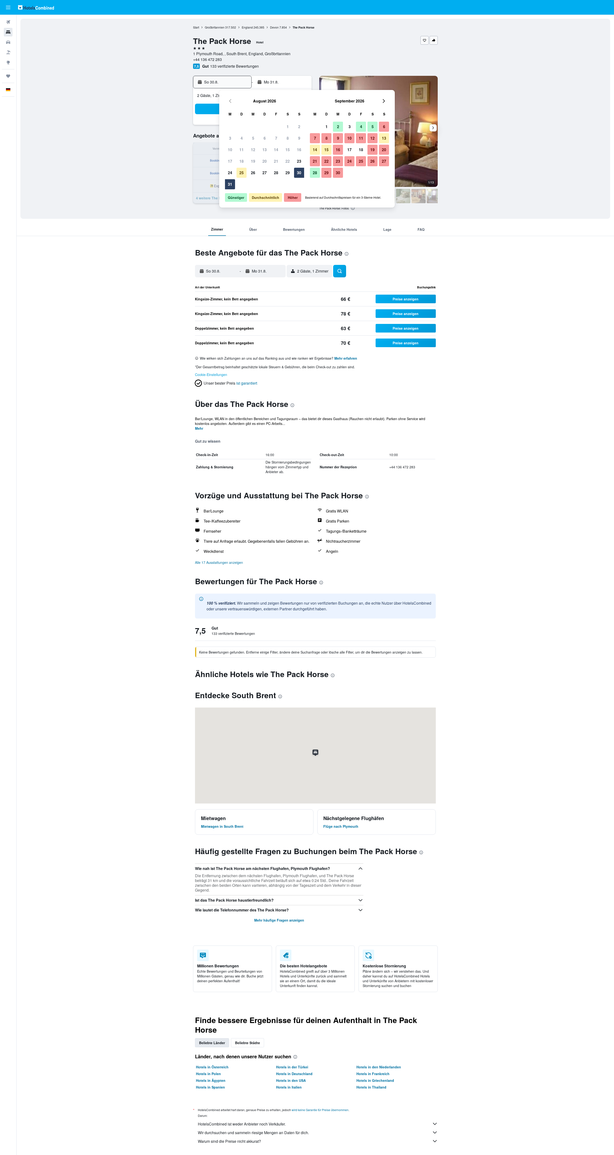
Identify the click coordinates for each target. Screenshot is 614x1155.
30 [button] (299, 172)
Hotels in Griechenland (375, 1080)
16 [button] (299, 149)
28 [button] (276, 172)
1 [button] (288, 126)
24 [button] (230, 172)
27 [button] (264, 172)
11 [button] (241, 149)
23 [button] (299, 161)
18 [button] (241, 161)
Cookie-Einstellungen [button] (211, 374)
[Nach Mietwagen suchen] (8, 42)
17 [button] (230, 161)
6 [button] (265, 138)
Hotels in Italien (289, 1087)
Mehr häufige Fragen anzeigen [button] (279, 920)
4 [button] (242, 138)
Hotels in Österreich (212, 1067)
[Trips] (8, 76)
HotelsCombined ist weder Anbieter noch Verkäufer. (242, 1124)
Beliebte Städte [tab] (247, 1042)
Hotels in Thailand (371, 1087)
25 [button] (241, 172)
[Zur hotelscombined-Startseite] (36, 7)
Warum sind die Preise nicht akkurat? (229, 1141)
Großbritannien (214, 27)
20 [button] (264, 161)
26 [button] (253, 172)
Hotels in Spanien (210, 1087)
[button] (8, 7)
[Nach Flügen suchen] (8, 22)
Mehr (199, 428)
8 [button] (288, 138)
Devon (274, 27)
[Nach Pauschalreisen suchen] (8, 52)
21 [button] (276, 161)
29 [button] (287, 172)
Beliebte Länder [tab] (212, 1042)
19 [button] (253, 161)
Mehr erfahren (345, 358)
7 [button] (276, 138)
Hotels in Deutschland (294, 1073)
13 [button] (264, 149)
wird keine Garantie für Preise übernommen (320, 1110)
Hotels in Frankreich (373, 1073)
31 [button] (230, 184)
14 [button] (276, 149)
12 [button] (253, 149)
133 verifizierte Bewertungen (234, 66)
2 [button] (299, 126)
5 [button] (253, 138)
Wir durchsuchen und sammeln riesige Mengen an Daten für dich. (253, 1132)
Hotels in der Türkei (292, 1067)
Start (196, 27)
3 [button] (230, 138)
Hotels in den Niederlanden (378, 1067)
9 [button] (299, 138)
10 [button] (230, 149)
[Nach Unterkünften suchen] (8, 32)
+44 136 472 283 (207, 59)
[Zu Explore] (8, 62)
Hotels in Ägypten (210, 1080)
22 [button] (287, 161)
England (247, 27)
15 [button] (287, 149)
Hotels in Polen (208, 1073)
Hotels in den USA (291, 1080)
